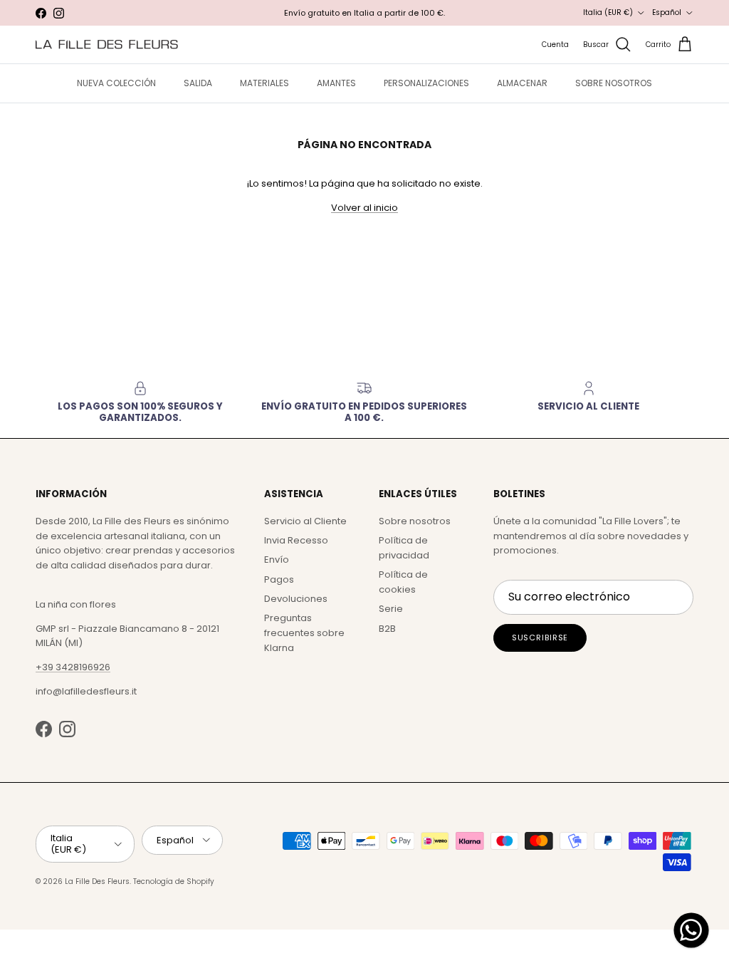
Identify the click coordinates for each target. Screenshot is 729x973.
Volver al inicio (364, 207)
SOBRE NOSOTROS (613, 83)
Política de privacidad (404, 548)
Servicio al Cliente (305, 521)
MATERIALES (264, 83)
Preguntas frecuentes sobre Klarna (304, 633)
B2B (387, 628)
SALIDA (198, 83)
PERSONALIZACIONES (426, 83)
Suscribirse (540, 637)
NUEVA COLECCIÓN (116, 83)
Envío (276, 559)
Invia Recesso (296, 540)
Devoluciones (295, 598)
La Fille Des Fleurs (97, 881)
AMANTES (336, 83)
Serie (391, 608)
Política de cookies (403, 582)
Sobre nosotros (415, 521)
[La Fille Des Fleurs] (107, 44)
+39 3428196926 (73, 667)
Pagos (279, 579)
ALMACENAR (522, 83)
